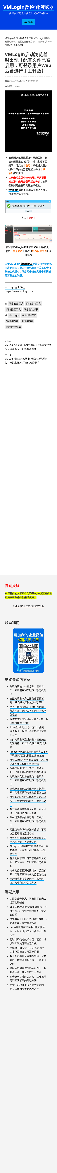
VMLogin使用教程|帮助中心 (28, 606)
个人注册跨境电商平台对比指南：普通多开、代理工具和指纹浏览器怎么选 (28, 710)
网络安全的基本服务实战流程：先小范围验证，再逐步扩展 (28, 839)
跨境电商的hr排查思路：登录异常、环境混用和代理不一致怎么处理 (28, 690)
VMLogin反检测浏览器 (28, 7)
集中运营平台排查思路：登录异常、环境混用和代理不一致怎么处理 (28, 821)
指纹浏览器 (26, 263)
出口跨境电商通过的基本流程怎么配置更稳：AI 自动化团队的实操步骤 (28, 743)
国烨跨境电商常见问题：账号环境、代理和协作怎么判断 (27, 880)
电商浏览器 (27, 321)
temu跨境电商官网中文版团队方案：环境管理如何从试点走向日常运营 (28, 931)
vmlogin (14, 189)
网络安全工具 (26, 38)
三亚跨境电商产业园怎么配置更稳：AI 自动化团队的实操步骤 (27, 700)
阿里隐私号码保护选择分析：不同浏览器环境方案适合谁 (28, 831)
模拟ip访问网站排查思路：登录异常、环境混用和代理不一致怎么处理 (28, 800)
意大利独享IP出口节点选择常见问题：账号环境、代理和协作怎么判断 (28, 862)
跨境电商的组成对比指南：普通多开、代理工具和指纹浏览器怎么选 (28, 790)
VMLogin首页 (11, 38)
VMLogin (34, 80)
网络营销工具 (33, 303)
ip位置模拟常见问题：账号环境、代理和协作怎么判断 (29, 721)
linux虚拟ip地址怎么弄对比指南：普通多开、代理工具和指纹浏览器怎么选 (28, 731)
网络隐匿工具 (13, 309)
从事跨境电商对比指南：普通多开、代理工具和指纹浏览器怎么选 (28, 770)
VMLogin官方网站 (15, 287)
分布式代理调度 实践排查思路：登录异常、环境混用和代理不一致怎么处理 (28, 910)
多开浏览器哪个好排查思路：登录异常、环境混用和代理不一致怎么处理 (28, 959)
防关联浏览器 (31, 247)
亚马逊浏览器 (29, 315)
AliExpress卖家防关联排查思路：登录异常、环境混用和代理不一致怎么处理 (29, 849)
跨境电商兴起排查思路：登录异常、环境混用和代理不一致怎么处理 (28, 780)
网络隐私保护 (31, 309)
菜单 (30, 21)
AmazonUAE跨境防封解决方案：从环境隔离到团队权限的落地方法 (29, 753)
